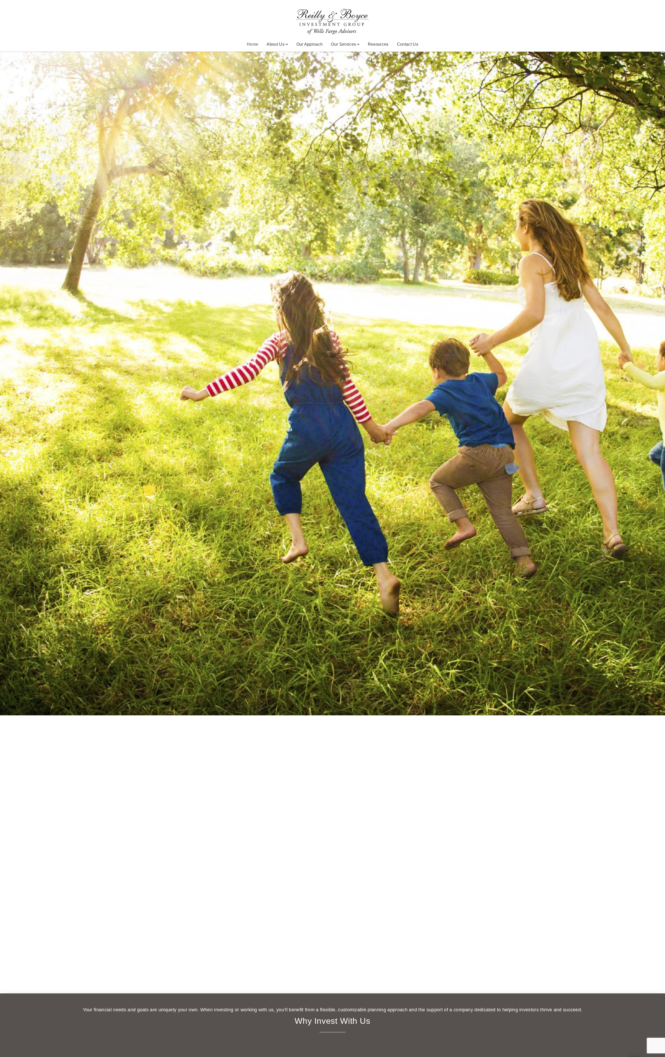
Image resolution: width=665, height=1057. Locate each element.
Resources (378, 44)
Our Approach (309, 44)
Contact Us (407, 44)
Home (252, 44)
